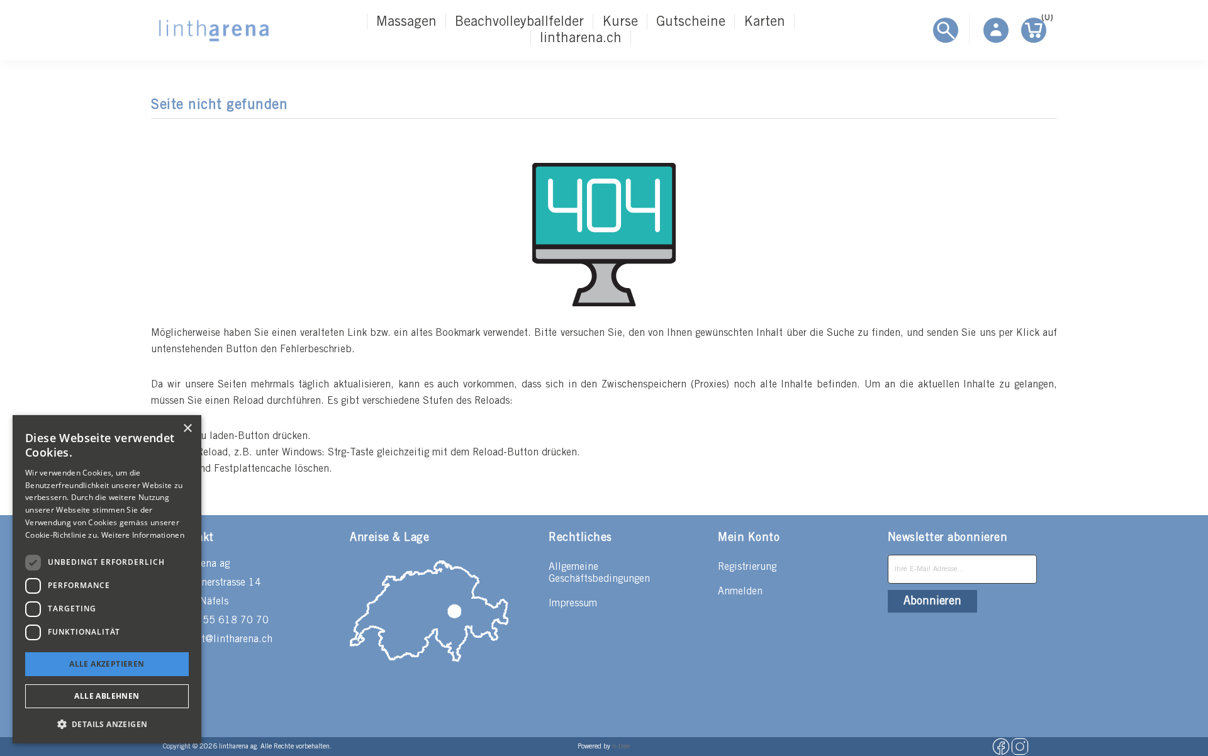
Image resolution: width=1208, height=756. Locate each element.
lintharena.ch (581, 38)
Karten (764, 22)
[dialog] (107, 579)
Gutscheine (690, 22)
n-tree (621, 746)
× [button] (187, 428)
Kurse (620, 22)
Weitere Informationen (142, 535)
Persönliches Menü (996, 30)
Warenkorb (1043, 20)
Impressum (573, 603)
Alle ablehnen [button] (106, 696)
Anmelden (740, 591)
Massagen (406, 22)
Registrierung (747, 567)
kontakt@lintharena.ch (221, 639)
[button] (107, 723)
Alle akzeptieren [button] (106, 664)
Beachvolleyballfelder (519, 22)
